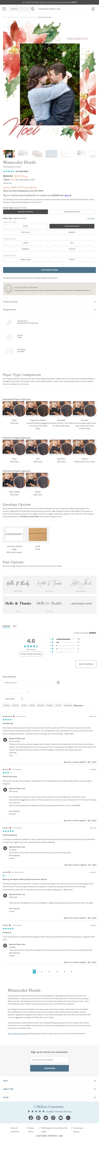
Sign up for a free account (18, 1033)
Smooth (71, 232)
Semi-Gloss (25, 259)
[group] (9, 154)
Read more (69, 734)
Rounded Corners (72, 212)
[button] (65, 639)
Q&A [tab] (15, 626)
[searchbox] (29, 682)
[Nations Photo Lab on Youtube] (61, 1118)
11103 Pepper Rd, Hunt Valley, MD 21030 (54, 1130)
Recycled (25, 232)
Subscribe (49, 1068)
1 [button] (34, 971)
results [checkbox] (41, 705)
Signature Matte (72, 226)
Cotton (72, 249)
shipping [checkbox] (67, 705)
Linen (25, 243)
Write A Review (86, 664)
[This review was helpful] (89, 762)
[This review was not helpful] (93, 762)
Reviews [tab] (6, 626)
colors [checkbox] (24, 705)
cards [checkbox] (32, 705)
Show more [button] (78, 705)
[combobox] (22, 9)
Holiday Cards (14, 17)
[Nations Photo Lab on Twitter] (46, 1118)
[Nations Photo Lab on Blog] (68, 1118)
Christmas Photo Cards (28, 17)
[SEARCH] (22, 9)
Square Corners (25, 212)
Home (5, 17)
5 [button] (64, 971)
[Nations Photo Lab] (49, 9)
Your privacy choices (78, 1130)
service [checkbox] (15, 705)
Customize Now (49, 270)
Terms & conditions (14, 1130)
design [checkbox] (49, 705)
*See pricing (7, 183)
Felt (72, 243)
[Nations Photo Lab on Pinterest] (38, 1118)
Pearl (25, 226)
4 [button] (56, 971)
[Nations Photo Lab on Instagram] (53, 1118)
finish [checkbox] (58, 705)
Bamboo (25, 249)
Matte (72, 259)
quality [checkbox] (6, 705)
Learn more (91, 218)
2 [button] (41, 971)
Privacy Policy (31, 1130)
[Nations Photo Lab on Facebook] (31, 1118)
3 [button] (49, 971)
